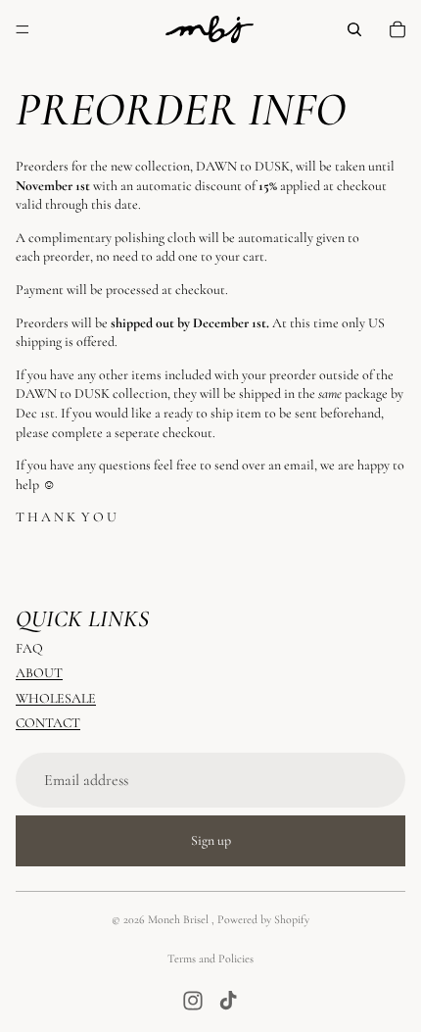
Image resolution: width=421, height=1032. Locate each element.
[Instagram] (193, 1000)
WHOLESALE (56, 698)
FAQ (29, 648)
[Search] (354, 29)
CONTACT (48, 722)
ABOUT (39, 672)
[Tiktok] (228, 1000)
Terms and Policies (210, 958)
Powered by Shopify (263, 919)
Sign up (211, 840)
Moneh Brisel (179, 919)
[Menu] (22, 29)
